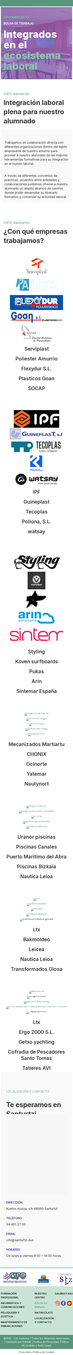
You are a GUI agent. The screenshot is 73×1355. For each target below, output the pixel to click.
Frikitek (27, 1341)
